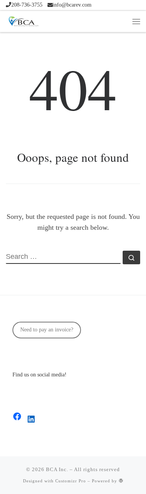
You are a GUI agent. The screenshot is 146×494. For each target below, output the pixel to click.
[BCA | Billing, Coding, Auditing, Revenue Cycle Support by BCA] (23, 20)
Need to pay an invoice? (46, 330)
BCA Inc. (57, 469)
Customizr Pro (70, 480)
